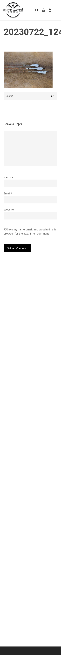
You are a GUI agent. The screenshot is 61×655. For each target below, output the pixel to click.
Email (8, 193)
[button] (56, 10)
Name (8, 177)
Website (9, 209)
